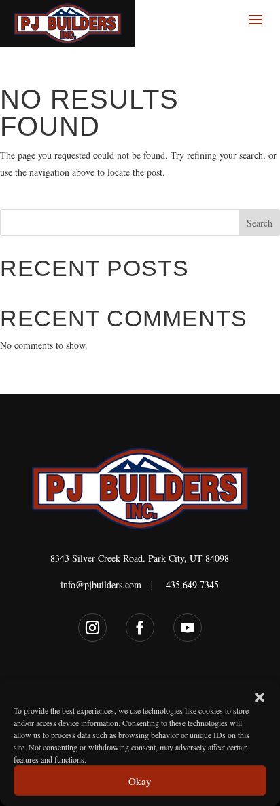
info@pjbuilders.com (100, 584)
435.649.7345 (192, 584)
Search (260, 222)
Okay (140, 781)
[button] (259, 697)
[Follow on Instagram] (92, 627)
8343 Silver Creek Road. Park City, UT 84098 (139, 558)
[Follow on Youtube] (187, 627)
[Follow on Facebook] (140, 627)
